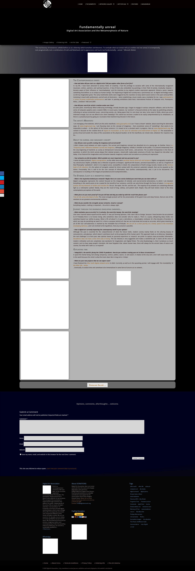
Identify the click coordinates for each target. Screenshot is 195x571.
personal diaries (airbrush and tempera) (137, 160)
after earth (133, 486)
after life (141, 486)
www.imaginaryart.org (87, 126)
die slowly (142, 489)
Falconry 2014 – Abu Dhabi (138, 499)
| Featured (134, 4)
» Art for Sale (74, 42)
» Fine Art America (113, 563)
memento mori (146, 507)
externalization (134, 496)
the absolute (147, 519)
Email (21, 444)
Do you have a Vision (136, 494)
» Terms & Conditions (70, 563)
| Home (80, 4)
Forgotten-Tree (134, 501)
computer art (134, 489)
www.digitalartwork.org (162, 128)
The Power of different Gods (138, 522)
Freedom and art (146, 501)
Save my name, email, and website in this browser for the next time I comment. (49, 454)
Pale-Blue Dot (140, 511)
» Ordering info (61, 42)
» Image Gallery (48, 42)
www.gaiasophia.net (123, 124)
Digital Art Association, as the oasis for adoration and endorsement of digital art (132, 131)
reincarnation (134, 517)
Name (22, 438)
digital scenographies (99, 160)
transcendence (134, 524)
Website (22, 450)
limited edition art (135, 507)
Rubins (142, 517)
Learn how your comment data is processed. (62, 468)
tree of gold (144, 524)
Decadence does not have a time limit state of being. (92, 239)
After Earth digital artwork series (98, 263)
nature (132, 511)
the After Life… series (80, 265)
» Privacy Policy (86, 563)
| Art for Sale (121, 4)
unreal (132, 527)
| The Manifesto (90, 4)
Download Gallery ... (97, 385)
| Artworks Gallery (105, 4)
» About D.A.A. (56, 563)
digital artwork (134, 491)
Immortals (133, 504)
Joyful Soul (141, 504)
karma (148, 504)
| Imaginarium (145, 4)
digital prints (144, 491)
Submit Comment (138, 458)
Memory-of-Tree (135, 509)
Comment (23, 419)
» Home (45, 563)
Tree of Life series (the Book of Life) (85, 197)
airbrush (147, 486)
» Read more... (47, 529)
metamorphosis (146, 509)
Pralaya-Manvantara (136, 514)
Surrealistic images (135, 519)
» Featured (85, 42)
